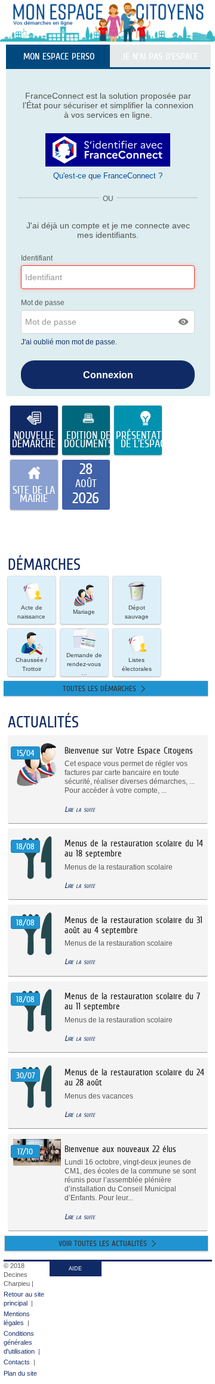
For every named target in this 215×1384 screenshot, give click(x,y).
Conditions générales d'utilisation (19, 1342)
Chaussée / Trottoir (31, 664)
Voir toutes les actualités (103, 1243)
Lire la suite (79, 809)
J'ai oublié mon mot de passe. (70, 342)
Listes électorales (137, 664)
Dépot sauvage (137, 612)
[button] (184, 321)
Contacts (17, 1362)
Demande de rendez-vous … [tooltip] (84, 664)
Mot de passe (42, 303)
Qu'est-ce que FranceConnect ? (107, 175)
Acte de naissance (31, 612)
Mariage (84, 611)
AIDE (75, 1269)
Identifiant (37, 258)
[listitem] (86, 485)
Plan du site (20, 1373)
